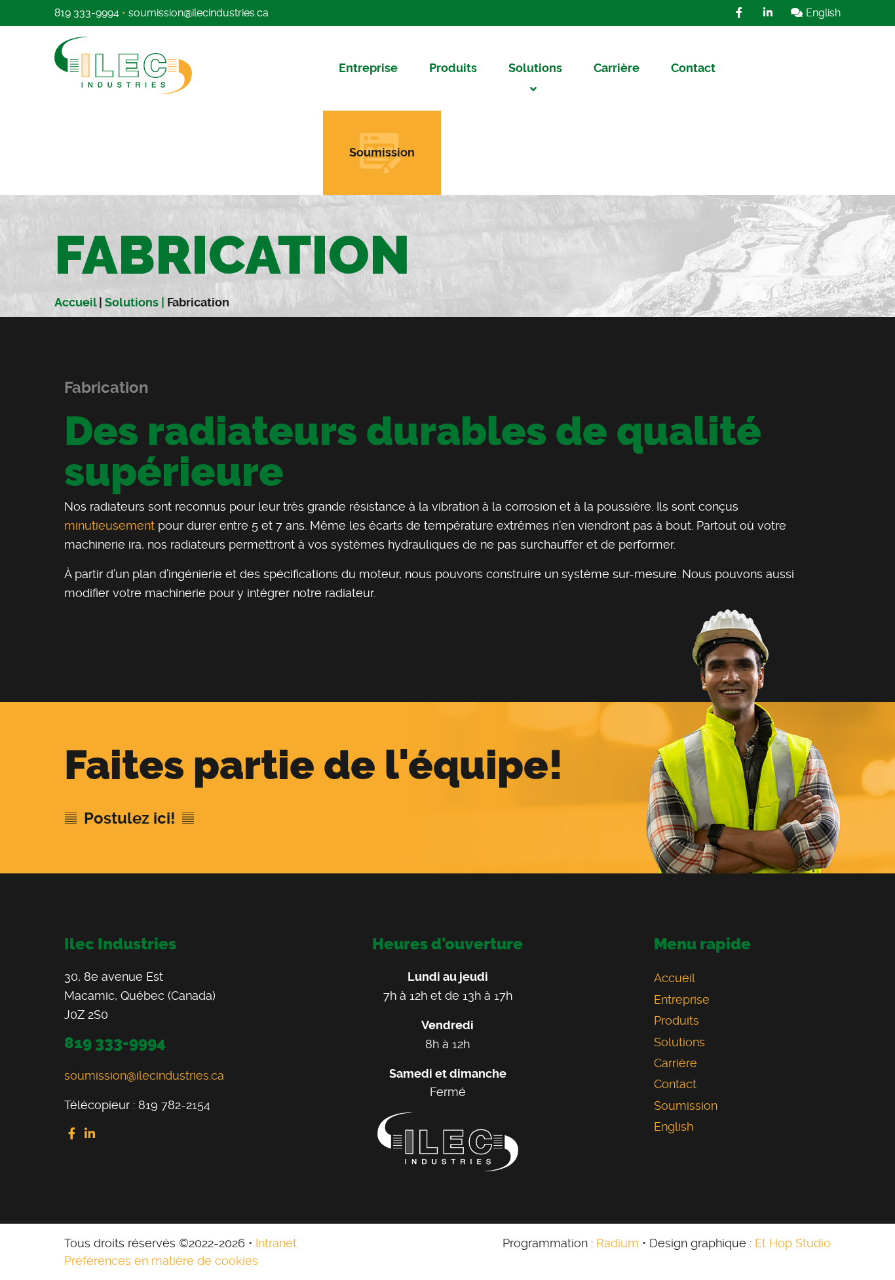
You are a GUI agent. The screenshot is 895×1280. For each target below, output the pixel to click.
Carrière (616, 68)
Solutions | (136, 302)
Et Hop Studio (793, 1243)
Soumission (382, 152)
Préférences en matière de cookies (161, 1261)
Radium (617, 1243)
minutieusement (109, 525)
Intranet (276, 1243)
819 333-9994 (86, 13)
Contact (693, 68)
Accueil (75, 302)
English (822, 13)
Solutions (535, 68)
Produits (453, 68)
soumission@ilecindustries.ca (198, 13)
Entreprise (368, 68)
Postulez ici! (129, 818)
